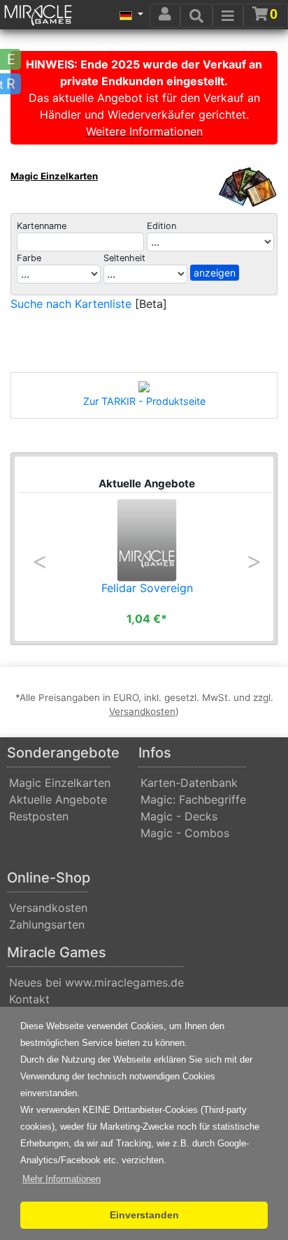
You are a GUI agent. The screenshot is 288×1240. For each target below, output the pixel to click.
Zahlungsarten (47, 924)
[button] (61, 1179)
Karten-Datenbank (189, 783)
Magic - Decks (179, 816)
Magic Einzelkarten (54, 176)
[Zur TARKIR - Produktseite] (144, 387)
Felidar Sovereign (147, 588)
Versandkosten (48, 908)
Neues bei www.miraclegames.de (96, 982)
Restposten (39, 816)
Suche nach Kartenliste (70, 304)
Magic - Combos (185, 833)
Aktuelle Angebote (58, 799)
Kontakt (29, 999)
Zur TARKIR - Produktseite (144, 401)
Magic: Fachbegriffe (193, 799)
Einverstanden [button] (144, 1214)
